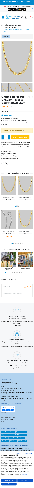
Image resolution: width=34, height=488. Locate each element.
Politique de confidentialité (24, 453)
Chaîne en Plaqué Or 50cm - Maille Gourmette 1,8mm (8, 197)
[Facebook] (2, 163)
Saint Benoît (13, 440)
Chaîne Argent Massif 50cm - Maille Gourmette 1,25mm (8, 231)
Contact (3, 413)
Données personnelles (8, 417)
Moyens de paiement (7, 419)
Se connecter (5, 424)
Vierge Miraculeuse (21, 431)
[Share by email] (6, 163)
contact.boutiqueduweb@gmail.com (11, 388)
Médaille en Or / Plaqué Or (13, 25)
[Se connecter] (26, 17)
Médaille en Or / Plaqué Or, (15, 123)
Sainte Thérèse (21, 437)
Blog (2, 422)
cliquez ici (24, 474)
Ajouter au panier (21, 137)
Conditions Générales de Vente (10, 415)
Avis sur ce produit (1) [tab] (8, 279)
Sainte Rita (12, 437)
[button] (22, 17)
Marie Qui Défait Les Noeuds (19, 434)
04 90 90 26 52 (8, 382)
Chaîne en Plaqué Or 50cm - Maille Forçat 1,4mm (25, 231)
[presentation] (4, 61)
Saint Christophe (22, 440)
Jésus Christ (5, 437)
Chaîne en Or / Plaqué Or (11, 27)
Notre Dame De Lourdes (8, 431)
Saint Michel (5, 440)
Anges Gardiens (6, 434)
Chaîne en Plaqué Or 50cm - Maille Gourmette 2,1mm (25, 197)
